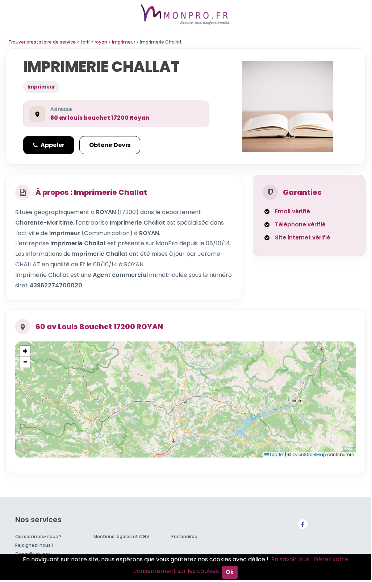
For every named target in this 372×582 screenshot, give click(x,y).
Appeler (52, 145)
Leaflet (276, 454)
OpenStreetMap (309, 454)
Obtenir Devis (109, 145)
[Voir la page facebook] (302, 524)
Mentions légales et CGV (121, 536)
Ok (230, 572)
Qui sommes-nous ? (38, 536)
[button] (25, 351)
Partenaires (184, 536)
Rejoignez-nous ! (34, 545)
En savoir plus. (291, 559)
